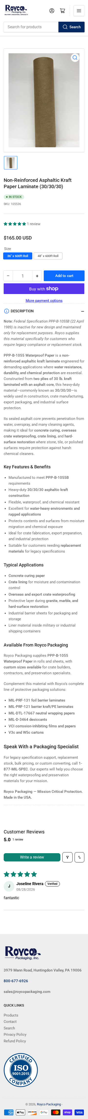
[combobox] (44, 27)
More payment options (44, 300)
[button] (15, 224)
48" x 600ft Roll (48, 256)
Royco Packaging (49, 1104)
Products (11, 1015)
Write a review (32, 857)
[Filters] (67, 857)
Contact (10, 1021)
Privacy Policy (15, 1034)
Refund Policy (15, 1041)
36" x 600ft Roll (17, 256)
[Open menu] (79, 10)
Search (75, 27)
